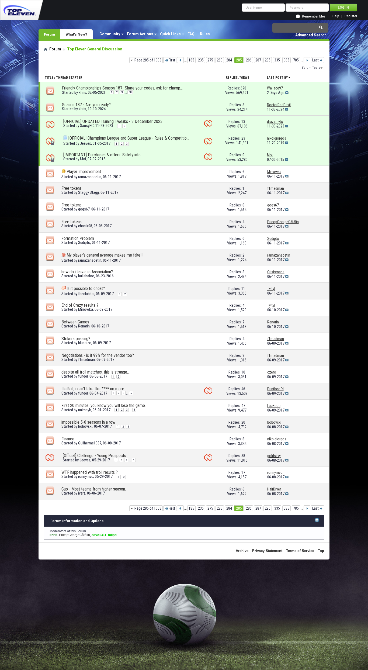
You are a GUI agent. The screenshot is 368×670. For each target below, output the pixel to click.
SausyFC (87, 125)
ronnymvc (85, 476)
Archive (242, 551)
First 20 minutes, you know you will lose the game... (104, 405)
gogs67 (84, 209)
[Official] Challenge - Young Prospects (94, 455)
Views (244, 78)
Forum (49, 34)
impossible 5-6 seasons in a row (88, 422)
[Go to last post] (287, 93)
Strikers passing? (75, 338)
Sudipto (84, 242)
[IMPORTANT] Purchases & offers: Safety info (102, 154)
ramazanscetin (89, 176)
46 (243, 389)
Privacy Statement (267, 551)
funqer (83, 376)
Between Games (75, 321)
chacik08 (85, 225)
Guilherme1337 (89, 443)
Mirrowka (85, 309)
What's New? (76, 34)
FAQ (191, 34)
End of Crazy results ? (79, 305)
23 (243, 138)
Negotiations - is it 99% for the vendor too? (97, 355)
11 (243, 288)
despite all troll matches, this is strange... (95, 372)
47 (243, 405)
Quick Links (170, 34)
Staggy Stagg (88, 192)
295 (267, 60)
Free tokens (71, 188)
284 (229, 60)
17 (243, 472)
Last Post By (277, 78)
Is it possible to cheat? (86, 288)
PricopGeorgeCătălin (74, 535)
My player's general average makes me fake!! (105, 255)
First (172, 60)
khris (82, 92)
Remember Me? (313, 16)
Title (49, 78)
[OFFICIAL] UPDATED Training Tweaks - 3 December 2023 (112, 121)
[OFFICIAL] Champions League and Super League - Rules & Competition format (129, 138)
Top (321, 551)
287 (258, 60)
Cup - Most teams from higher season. (93, 489)
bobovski (85, 426)
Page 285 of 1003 (147, 60)
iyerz (81, 493)
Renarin (84, 326)
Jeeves (85, 143)
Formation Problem (77, 238)
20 (243, 422)
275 (210, 60)
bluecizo (84, 342)
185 (191, 60)
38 (243, 456)
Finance (67, 438)
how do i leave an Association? (87, 271)
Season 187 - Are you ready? (86, 104)
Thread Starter (69, 78)
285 (239, 60)
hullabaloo (86, 276)
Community (109, 34)
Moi (83, 159)
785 (296, 60)
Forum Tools (311, 68)
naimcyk (84, 409)
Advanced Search (311, 35)
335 (277, 60)
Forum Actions (140, 34)
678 (243, 88)
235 (201, 60)
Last (315, 60)
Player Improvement (84, 171)
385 (286, 60)
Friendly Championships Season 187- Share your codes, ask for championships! (122, 88)
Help (335, 16)
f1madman (86, 359)
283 (220, 60)
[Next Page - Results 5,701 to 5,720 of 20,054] (307, 60)
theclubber (86, 293)
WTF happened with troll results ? (89, 472)
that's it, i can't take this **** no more (92, 388)
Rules (205, 34)
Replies (232, 78)
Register (351, 16)
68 (130, 92)
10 (243, 372)
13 (243, 121)
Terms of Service (300, 551)
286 (249, 60)
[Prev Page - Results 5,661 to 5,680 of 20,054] (180, 60)
